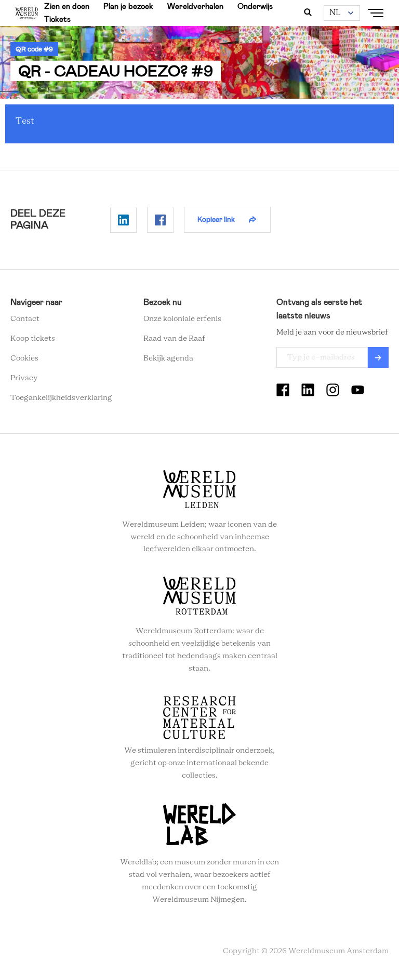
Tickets (57, 19)
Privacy (24, 378)
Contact (24, 319)
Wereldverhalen (195, 6)
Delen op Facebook (160, 220)
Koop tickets (32, 338)
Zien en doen (66, 6)
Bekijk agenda (168, 358)
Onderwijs (255, 6)
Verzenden (378, 357)
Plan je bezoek (128, 6)
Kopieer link (216, 219)
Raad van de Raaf (174, 338)
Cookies (24, 358)
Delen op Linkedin (123, 220)
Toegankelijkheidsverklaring (61, 398)
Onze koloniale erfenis (182, 319)
